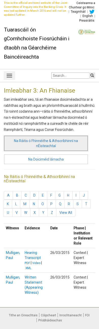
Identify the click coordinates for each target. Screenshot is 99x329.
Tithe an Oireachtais (23, 315)
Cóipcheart (48, 315)
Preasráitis (86, 20)
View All (65, 213)
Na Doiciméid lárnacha (46, 159)
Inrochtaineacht (70, 315)
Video (36, 263)
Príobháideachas (50, 320)
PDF (27, 263)
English (87, 16)
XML (28, 268)
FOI (87, 315)
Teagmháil (78, 11)
